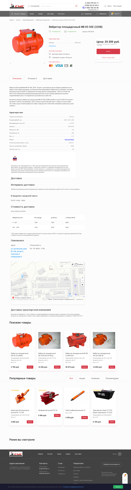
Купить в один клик (108, 57)
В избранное (56, 31)
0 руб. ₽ (116, 13)
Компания (61, 467)
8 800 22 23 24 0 (92, 5)
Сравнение (88, 14)
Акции (32, 14)
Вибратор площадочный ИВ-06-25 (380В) (19, 355)
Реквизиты (61, 474)
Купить (108, 51)
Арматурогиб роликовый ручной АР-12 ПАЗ (20, 411)
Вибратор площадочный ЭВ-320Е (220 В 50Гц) (47, 355)
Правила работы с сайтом (81, 467)
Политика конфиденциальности (73, 487)
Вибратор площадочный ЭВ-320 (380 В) (101, 355)
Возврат (76, 477)
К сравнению (72, 31)
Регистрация (117, 6)
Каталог (50, 454)
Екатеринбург (35, 6)
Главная (40, 454)
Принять (118, 487)
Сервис (40, 14)
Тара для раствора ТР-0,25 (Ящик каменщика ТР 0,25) (102, 411)
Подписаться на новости (111, 464)
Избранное (103, 14)
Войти (110, 6)
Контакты (61, 14)
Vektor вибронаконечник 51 (75, 410)
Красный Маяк (69, 139)
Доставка (50, 14)
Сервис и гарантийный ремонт (83, 480)
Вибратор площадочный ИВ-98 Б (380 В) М (77, 355)
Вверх (115, 454)
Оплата (75, 474)
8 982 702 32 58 (92, 8)
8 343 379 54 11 (92, 3)
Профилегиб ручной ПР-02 (47, 410)
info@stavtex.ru (93, 10)
